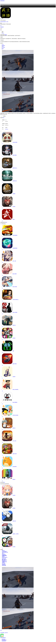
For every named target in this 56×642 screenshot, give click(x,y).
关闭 (1, 630)
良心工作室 (3, 563)
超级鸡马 (3, 556)
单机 (3, 48)
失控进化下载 (4, 558)
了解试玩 (5, 34)
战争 (5, 21)
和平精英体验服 (4, 551)
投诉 (3, 117)
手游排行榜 (3, 564)
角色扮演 (3, 21)
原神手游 (3, 550)
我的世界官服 (4, 554)
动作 (1, 21)
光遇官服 (3, 562)
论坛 (3, 33)
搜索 (3, 0)
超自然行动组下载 (4, 557)
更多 (6, 222)
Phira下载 (3, 560)
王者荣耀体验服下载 (5, 552)
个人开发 (7, 21)
